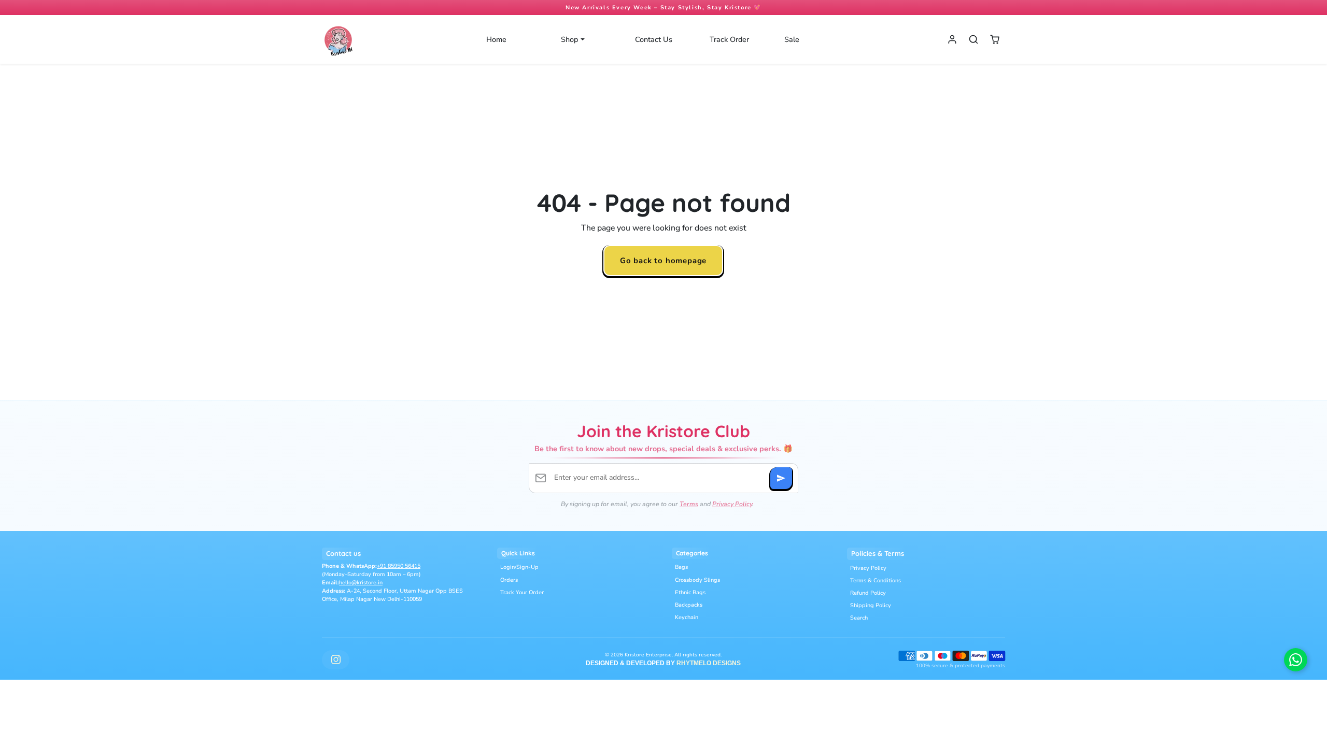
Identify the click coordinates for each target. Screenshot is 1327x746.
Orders (509, 580)
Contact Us (653, 39)
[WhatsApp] (1295, 659)
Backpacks (688, 605)
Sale (791, 39)
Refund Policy (868, 593)
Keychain (686, 617)
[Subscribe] (781, 478)
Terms (689, 503)
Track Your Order (522, 592)
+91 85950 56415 (398, 566)
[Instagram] (335, 659)
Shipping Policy (870, 605)
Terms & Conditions (875, 580)
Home (496, 39)
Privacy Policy (732, 503)
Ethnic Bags (690, 592)
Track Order (729, 39)
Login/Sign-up (519, 567)
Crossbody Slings (697, 580)
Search (859, 618)
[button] (973, 39)
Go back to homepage (663, 260)
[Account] (952, 39)
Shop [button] (570, 39)
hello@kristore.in (361, 582)
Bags (681, 567)
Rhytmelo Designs (708, 663)
